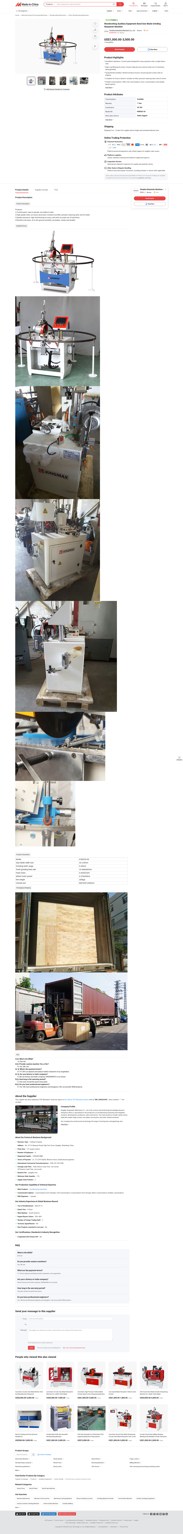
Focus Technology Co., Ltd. (77, 1527)
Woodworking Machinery (58, 15)
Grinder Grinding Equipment (145, 1498)
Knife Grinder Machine (51, 1503)
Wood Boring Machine (22, 1466)
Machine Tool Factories (41, 1498)
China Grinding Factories (84, 1498)
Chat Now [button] (153, 49)
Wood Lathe (57, 1466)
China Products (59, 1520)
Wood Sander (57, 1459)
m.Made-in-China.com (96, 1523)
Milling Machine (135, 1463)
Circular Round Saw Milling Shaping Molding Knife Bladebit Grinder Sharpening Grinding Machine (154, 1436)
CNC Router (95, 1466)
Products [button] (49, 4)
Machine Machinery (23, 1498)
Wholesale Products (91, 1520)
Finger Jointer (134, 1459)
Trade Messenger (48, 1514)
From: (25, 1319)
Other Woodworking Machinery (78, 15)
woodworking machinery (38, 1189)
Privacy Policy (124, 1527)
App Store (20, 1514)
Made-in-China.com (82, 1523)
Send (31, 1348)
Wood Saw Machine (21, 1459)
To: (26, 1324)
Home (17, 15)
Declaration (113, 1527)
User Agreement (103, 1527)
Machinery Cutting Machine (63, 1498)
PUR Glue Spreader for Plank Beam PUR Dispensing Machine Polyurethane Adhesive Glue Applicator (90, 1436)
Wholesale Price (104, 1520)
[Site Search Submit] (120, 4)
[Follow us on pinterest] (163, 1514)
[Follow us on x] (154, 1514)
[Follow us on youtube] (160, 1514)
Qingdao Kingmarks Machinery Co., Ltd (122, 30)
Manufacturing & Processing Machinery (34, 15)
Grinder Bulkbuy (67, 1503)
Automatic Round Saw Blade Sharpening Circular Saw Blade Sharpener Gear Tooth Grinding (122, 1436)
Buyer (119, 11)
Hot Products (48, 1520)
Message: (24, 1330)
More (17, 1507)
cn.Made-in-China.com (111, 1523)
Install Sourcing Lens (68, 1514)
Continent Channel (116, 1520)
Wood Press (57, 1463)
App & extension (142, 11)
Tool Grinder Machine (125, 1498)
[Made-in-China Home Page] (26, 4)
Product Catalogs (45, 1454)
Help (129, 11)
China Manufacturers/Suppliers (75, 1520)
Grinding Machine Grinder (105, 1498)
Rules (166, 11)
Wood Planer (96, 1459)
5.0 (143, 192)
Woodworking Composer (23, 1463)
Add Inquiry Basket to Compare (57, 89)
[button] (114, 4)
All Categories (22, 11)
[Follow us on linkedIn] (167, 1514)
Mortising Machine (98, 1463)
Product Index (128, 1520)
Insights (136, 1520)
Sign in (165, 6)
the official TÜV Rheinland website (76, 1099)
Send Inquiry (119, 49)
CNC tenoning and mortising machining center (145, 1466)
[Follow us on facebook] (151, 1514)
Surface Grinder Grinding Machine (28, 1503)
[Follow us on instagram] (157, 1514)
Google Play (33, 1514)
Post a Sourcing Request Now (74, 1348)
